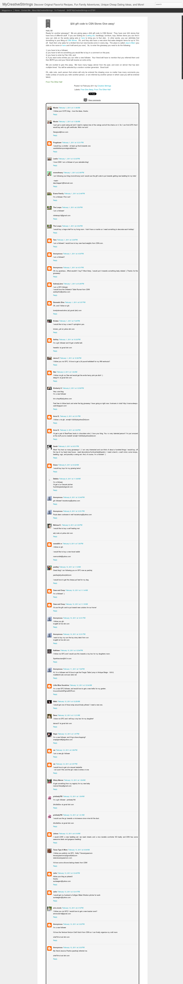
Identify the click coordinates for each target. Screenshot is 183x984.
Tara (54, 239)
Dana (55, 715)
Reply (55, 114)
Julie (55, 873)
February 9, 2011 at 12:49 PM (73, 497)
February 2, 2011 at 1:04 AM (67, 371)
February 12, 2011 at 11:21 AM (69, 715)
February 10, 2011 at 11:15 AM (76, 604)
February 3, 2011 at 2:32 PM (70, 430)
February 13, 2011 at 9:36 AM (78, 849)
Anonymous (57, 253)
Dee (54, 371)
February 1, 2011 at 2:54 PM (72, 225)
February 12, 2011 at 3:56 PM (66, 750)
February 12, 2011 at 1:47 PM (68, 733)
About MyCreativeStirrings (42, 10)
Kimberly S (57, 388)
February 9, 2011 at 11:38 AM (69, 478)
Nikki (55, 701)
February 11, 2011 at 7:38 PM (73, 668)
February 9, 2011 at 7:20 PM (72, 543)
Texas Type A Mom (60, 849)
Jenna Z (56, 358)
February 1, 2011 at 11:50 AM (69, 121)
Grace (55, 464)
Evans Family (58, 193)
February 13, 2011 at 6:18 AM (69, 833)
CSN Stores (72, 40)
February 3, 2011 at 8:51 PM (68, 446)
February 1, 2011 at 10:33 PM (69, 339)
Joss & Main (130, 43)
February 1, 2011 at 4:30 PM (73, 253)
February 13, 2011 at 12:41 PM (68, 891)
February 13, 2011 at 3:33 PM (73, 947)
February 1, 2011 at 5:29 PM (73, 283)
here (83, 38)
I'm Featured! (59, 10)
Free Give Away (87, 89)
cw (54, 750)
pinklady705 (57, 796)
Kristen (55, 320)
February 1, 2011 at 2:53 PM (72, 207)
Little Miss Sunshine (61, 685)
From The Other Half (102, 89)
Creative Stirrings (104, 85)
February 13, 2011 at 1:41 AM (73, 814)
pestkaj (55, 566)
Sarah (55, 446)
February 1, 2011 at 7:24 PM (69, 320)
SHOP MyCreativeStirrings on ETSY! (81, 10)
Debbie (55, 478)
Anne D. (56, 416)
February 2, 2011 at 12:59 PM (73, 388)
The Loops (57, 207)
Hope (55, 733)
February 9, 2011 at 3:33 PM (72, 525)
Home (17, 10)
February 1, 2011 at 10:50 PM (70, 358)
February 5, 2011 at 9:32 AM (68, 464)
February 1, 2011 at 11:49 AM (69, 107)
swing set (91, 35)
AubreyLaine (58, 283)
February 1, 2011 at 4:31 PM (73, 267)
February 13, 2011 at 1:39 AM (73, 796)
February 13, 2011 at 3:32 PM (73, 924)
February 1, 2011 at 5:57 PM (75, 302)
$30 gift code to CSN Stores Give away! (92, 23)
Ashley (55, 339)
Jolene (55, 833)
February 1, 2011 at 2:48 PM (74, 193)
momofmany (58, 172)
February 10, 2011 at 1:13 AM (69, 566)
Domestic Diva (58, 302)
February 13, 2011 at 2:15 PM (72, 907)
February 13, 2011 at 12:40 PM (68, 873)
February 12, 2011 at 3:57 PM (66, 763)
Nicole (55, 107)
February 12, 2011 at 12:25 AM (69, 701)
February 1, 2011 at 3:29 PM (67, 239)
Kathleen (56, 650)
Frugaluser (57, 142)
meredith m (57, 543)
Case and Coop (59, 590)
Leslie (55, 158)
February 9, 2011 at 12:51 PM (73, 511)
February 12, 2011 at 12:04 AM (80, 685)
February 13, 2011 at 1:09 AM (74, 780)
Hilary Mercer (58, 780)
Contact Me (25, 10)
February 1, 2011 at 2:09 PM (73, 172)
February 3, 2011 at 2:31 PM (70, 416)
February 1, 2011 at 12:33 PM (69, 158)
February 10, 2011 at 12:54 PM (71, 650)
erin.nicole (57, 907)
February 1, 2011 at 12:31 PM (72, 142)
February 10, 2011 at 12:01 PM (74, 617)
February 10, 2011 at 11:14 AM (76, 590)
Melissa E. (57, 525)
